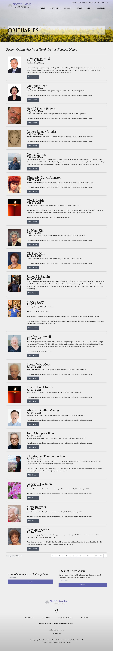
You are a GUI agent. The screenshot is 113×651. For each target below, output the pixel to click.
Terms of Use (57, 642)
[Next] (105, 556)
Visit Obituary (32, 77)
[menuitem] (43, 8)
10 (88, 556)
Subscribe (30, 582)
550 (96, 556)
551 (101, 556)
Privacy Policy (47, 642)
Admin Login (66, 642)
